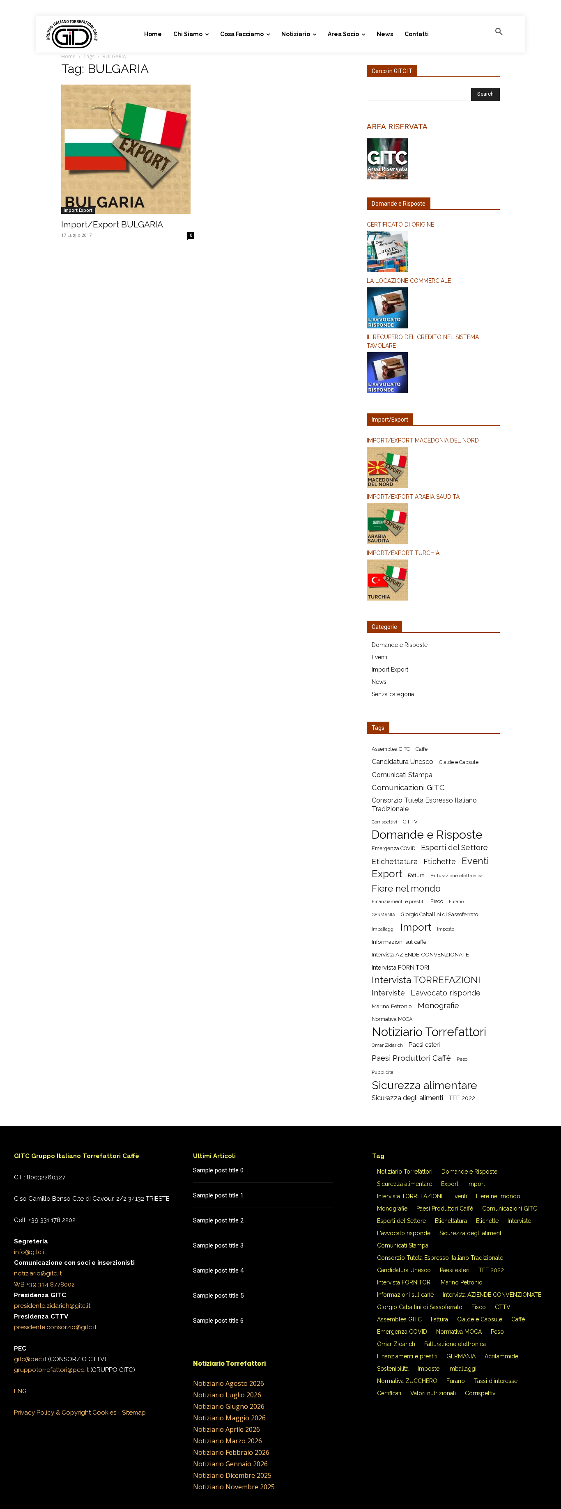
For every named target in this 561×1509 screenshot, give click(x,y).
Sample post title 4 (218, 1270)
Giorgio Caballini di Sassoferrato (439, 914)
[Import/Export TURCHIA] (433, 581)
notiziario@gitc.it (38, 1273)
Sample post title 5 (218, 1295)
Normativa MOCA (392, 1019)
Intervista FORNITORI (400, 967)
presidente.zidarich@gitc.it (52, 1305)
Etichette (439, 861)
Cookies (104, 1412)
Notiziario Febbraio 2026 (231, 1452)
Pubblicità (382, 1072)
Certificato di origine (400, 224)
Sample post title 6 (218, 1320)
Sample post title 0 (218, 1170)
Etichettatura (395, 861)
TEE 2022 (462, 1097)
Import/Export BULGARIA (112, 224)
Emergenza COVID (393, 848)
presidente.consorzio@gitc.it (55, 1327)
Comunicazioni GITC (408, 787)
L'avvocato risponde (446, 992)
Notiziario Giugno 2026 (228, 1406)
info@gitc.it (30, 1252)
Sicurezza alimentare (424, 1085)
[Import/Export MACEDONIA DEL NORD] (433, 469)
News (379, 682)
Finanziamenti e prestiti (398, 901)
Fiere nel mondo (406, 888)
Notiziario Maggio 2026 (229, 1417)
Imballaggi (383, 928)
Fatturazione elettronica (456, 875)
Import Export (78, 210)
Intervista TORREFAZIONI (426, 980)
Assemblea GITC (391, 749)
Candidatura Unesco (402, 762)
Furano (456, 901)
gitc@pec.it (30, 1359)
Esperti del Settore (454, 847)
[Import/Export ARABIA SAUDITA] (433, 525)
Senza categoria (393, 694)
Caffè (422, 749)
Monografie (438, 1005)
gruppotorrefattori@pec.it (51, 1370)
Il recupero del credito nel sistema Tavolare (423, 341)
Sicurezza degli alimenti (407, 1098)
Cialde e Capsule (458, 762)
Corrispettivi (384, 821)
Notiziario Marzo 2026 (227, 1440)
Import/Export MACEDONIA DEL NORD (423, 440)
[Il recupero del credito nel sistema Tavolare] (433, 374)
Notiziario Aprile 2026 (226, 1429)
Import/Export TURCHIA (403, 553)
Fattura (416, 875)
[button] (499, 32)
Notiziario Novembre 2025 (234, 1486)
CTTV (410, 822)
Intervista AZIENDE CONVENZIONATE (420, 954)
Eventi (379, 657)
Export (387, 874)
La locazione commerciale (409, 280)
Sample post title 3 (218, 1245)
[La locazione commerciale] (433, 309)
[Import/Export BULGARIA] (127, 149)
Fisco (436, 901)
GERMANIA (383, 914)
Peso (462, 1059)
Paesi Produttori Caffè (411, 1058)
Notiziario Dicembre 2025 (232, 1475)
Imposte (445, 928)
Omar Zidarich (387, 1045)
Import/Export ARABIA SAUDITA (413, 496)
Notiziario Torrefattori (429, 1031)
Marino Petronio (392, 1006)
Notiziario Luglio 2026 (227, 1394)
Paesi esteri (424, 1044)
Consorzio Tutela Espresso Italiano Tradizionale (424, 804)
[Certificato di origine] (433, 253)
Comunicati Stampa (402, 775)
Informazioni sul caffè (399, 941)
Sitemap (134, 1412)
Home (68, 56)
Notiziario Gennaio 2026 (230, 1463)
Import (415, 927)
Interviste (388, 992)
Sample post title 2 (218, 1220)
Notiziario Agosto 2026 (228, 1383)
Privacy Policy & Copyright (52, 1412)
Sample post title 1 (218, 1195)
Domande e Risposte (400, 645)
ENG (20, 1391)
